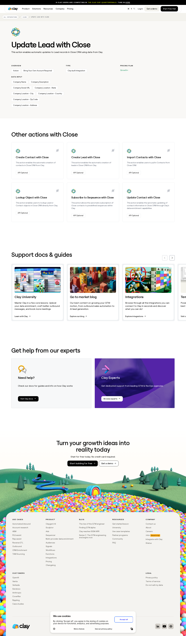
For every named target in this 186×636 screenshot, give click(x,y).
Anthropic (16, 593)
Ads (47, 531)
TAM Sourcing (18, 554)
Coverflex (16, 596)
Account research (20, 527)
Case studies (18, 604)
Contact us (151, 524)
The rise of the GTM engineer (92, 524)
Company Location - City (23, 94)
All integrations (10, 17)
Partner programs (120, 535)
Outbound (17, 546)
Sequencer (50, 535)
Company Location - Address (25, 105)
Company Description (40, 82)
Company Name (19, 82)
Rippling (16, 600)
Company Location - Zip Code (25, 99)
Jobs (148, 535)
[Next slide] (172, 257)
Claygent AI (51, 524)
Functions (50, 554)
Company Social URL (21, 88)
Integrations (51, 558)
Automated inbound (21, 524)
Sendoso (16, 589)
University (116, 527)
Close (25, 17)
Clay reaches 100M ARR (89, 531)
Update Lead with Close (40, 17)
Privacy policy (152, 577)
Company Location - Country (50, 94)
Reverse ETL (17, 543)
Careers (149, 531)
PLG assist (16, 535)
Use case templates (121, 531)
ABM (14, 531)
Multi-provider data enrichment (60, 539)
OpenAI (15, 577)
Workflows (50, 550)
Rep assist (17, 539)
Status (149, 543)
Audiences (50, 543)
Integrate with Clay (154, 539)
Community (117, 539)
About (148, 527)
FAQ (114, 543)
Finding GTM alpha (87, 527)
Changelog (51, 565)
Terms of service (153, 581)
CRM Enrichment (19, 550)
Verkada (16, 585)
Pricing (49, 561)
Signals (49, 546)
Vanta (15, 581)
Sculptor (50, 527)
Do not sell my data (154, 585)
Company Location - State (45, 88)
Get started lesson (120, 524)
